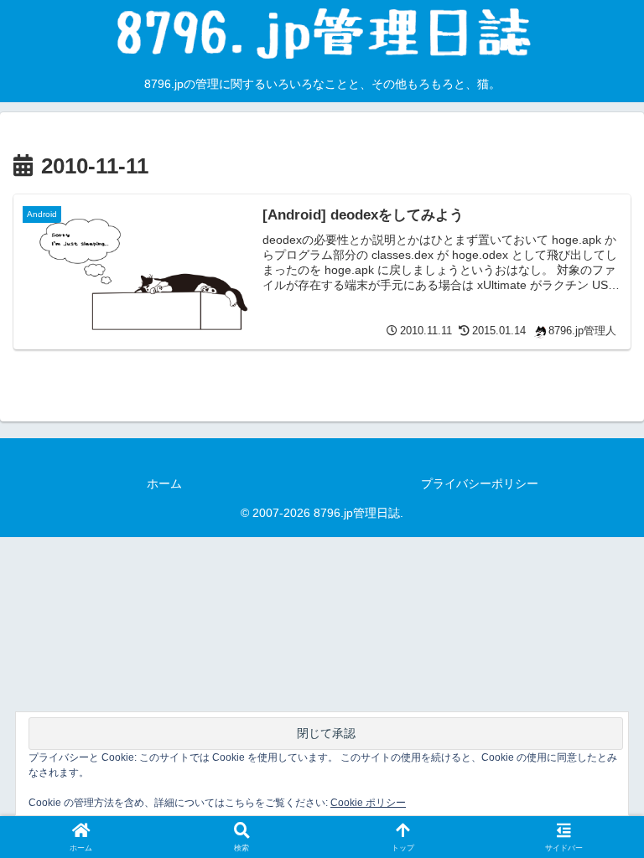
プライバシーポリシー (479, 483)
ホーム (164, 483)
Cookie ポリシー (368, 803)
